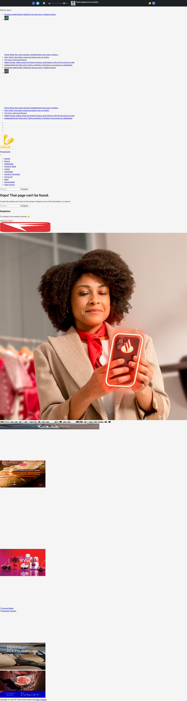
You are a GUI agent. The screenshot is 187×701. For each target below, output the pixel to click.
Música (7, 161)
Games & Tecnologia (12, 174)
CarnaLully (8, 177)
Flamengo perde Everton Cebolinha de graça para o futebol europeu (30, 14)
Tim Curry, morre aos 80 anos (15, 60)
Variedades (8, 172)
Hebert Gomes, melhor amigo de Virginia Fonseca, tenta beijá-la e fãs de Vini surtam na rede (39, 62)
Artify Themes (41, 700)
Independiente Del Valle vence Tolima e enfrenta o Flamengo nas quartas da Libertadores (38, 65)
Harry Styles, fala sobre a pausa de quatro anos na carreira (26, 57)
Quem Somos (9, 185)
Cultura (7, 169)
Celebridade (8, 164)
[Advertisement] (65, 445)
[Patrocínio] (22, 487)
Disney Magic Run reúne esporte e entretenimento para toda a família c (31, 55)
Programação (5, 152)
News (6, 180)
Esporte (7, 159)
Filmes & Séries (10, 166)
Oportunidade (9, 182)
